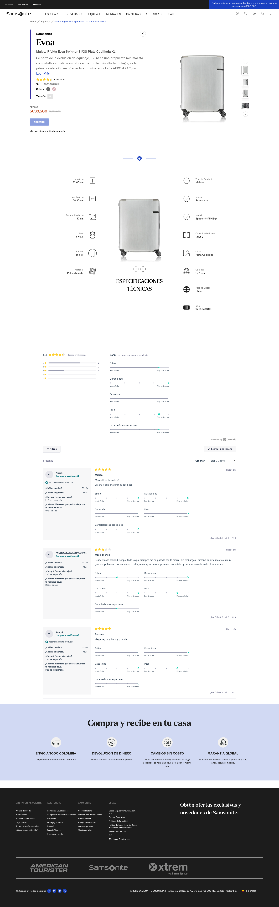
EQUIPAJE (94, 14)
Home (33, 21)
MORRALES (113, 14)
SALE (171, 14)
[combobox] (251, 891)
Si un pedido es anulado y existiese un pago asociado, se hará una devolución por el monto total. (167, 762)
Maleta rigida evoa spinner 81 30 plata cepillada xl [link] (80, 21)
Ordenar (200, 460)
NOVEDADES (75, 14)
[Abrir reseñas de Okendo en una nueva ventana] (223, 439)
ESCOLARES (53, 14)
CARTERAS (133, 14)
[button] (50, 79)
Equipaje (45, 21)
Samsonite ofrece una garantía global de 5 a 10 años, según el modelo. (223, 761)
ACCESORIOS (154, 14)
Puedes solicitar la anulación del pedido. (112, 759)
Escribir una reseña (223, 449)
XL (50, 96)
